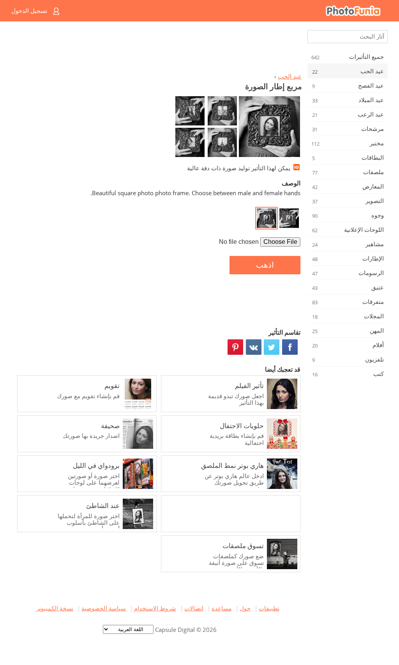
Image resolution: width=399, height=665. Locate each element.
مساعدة (221, 608)
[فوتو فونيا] (231, 10)
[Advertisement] (158, 49)
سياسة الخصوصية (103, 608)
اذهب (265, 265)
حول (245, 608)
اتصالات (193, 608)
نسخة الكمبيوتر (54, 608)
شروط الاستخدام (155, 608)
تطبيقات (269, 608)
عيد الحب (290, 76)
